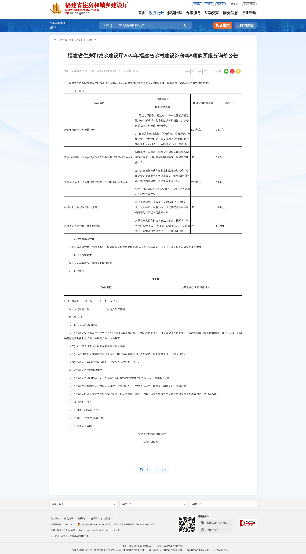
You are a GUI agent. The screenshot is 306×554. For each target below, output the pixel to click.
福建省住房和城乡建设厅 (115, 434)
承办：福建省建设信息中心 (170, 546)
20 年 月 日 (74, 317)
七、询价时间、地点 (78, 402)
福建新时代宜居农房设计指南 (80, 207)
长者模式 (223, 25)
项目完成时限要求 (203, 103)
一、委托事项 (74, 91)
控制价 (229, 103)
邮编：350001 (84, 530)
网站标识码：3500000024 (63, 524)
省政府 (220, 4)
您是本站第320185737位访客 (106, 530)
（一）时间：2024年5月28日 (82, 410)
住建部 (208, 4)
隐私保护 (55, 518)
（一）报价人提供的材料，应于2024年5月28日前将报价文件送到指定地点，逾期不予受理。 (118, 378)
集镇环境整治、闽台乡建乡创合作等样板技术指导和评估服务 (98, 157)
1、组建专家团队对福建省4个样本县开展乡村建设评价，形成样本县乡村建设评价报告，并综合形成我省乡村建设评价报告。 (162, 120)
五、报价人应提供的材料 (80, 325)
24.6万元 (221, 182)
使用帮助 (95, 518)
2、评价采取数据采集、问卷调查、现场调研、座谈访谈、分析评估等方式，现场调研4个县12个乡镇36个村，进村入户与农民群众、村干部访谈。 (162, 138)
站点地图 (68, 518)
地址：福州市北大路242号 (63, 530)
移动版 (234, 4)
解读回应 (175, 13)
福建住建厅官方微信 (213, 523)
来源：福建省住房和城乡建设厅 (105, 71)
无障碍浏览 (245, 25)
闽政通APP (209, 530)
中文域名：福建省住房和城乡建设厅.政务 (70, 536)
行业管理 (249, 13)
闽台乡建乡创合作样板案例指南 (82, 225)
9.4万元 (220, 225)
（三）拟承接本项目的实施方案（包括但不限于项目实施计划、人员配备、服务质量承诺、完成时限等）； (126, 354)
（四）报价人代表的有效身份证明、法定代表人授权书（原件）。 (103, 362)
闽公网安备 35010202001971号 (96, 524)
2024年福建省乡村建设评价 (79, 129)
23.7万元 (221, 157)
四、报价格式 (74, 271)
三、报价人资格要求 (78, 255)
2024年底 (196, 129)
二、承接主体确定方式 (79, 239)
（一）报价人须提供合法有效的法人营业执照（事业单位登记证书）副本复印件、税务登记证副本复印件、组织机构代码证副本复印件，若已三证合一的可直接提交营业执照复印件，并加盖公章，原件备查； (153, 336)
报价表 (155, 279)
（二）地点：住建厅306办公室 (83, 418)
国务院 (197, 4)
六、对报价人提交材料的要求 (83, 370)
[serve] (90, 8)
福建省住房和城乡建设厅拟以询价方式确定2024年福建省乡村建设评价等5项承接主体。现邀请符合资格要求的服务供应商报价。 (138, 83)
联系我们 (81, 518)
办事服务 (193, 13)
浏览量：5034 (131, 71)
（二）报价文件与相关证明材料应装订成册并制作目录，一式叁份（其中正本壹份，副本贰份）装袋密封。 (126, 386)
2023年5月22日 (111, 442)
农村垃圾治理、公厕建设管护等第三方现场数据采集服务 (96, 182)
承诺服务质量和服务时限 (196, 287)
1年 (192, 157)
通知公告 (92, 40)
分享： (219, 71)
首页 (142, 13)
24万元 (220, 129)
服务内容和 (162, 99)
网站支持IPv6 (249, 4)
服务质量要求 (162, 107)
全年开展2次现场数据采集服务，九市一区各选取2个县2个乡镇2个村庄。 (162, 191)
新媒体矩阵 (203, 516)
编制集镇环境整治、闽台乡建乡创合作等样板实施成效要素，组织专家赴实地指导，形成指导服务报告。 (162, 157)
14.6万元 (221, 207)
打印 (144, 470)
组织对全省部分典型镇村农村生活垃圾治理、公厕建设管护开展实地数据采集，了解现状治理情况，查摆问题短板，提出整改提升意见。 (162, 175)
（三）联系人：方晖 (78, 426)
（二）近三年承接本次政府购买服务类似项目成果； (95, 346)
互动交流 (212, 13)
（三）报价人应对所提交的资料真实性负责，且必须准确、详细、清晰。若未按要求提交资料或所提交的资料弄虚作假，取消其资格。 (141, 394)
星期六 (53, 27)
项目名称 (99, 103)
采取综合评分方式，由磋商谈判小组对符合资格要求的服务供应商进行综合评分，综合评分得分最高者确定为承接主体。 (134, 247)
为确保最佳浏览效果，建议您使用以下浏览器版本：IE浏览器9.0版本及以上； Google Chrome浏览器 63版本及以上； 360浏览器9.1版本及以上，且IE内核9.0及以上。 (153, 550)
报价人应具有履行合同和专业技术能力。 (89, 263)
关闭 (162, 470)
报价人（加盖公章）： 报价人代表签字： (95, 309)
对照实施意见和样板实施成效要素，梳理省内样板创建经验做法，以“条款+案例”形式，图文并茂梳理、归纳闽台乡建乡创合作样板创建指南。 (162, 225)
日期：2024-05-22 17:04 (75, 71)
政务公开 (156, 13)
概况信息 (230, 13)
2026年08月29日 (58, 23)
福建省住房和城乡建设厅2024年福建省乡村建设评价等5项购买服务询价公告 (153, 55)
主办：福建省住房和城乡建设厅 (138, 546)
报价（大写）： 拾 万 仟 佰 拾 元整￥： (92, 301)
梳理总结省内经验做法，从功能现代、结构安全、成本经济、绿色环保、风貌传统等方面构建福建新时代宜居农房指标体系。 (162, 207)
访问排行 (108, 518)
